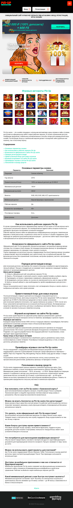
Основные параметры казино (15, 148)
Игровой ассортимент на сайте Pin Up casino (21, 158)
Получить (19, 64)
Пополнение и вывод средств (15, 162)
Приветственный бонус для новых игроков (20, 156)
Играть (36, 488)
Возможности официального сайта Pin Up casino (22, 152)
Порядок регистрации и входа (16, 154)
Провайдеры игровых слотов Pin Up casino (20, 160)
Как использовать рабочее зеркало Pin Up (20, 150)
